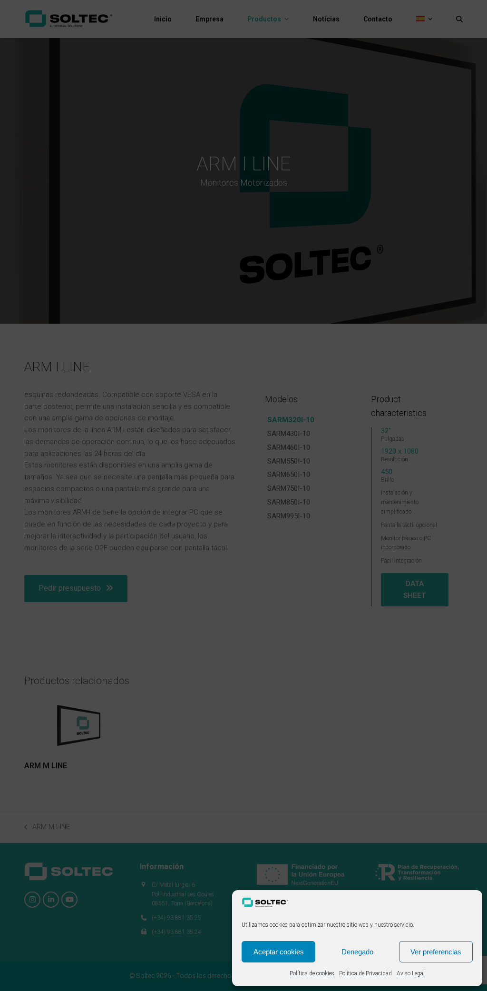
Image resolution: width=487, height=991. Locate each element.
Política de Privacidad (365, 973)
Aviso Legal (411, 973)
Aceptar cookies (278, 952)
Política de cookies (312, 973)
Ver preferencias (435, 952)
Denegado (357, 952)
